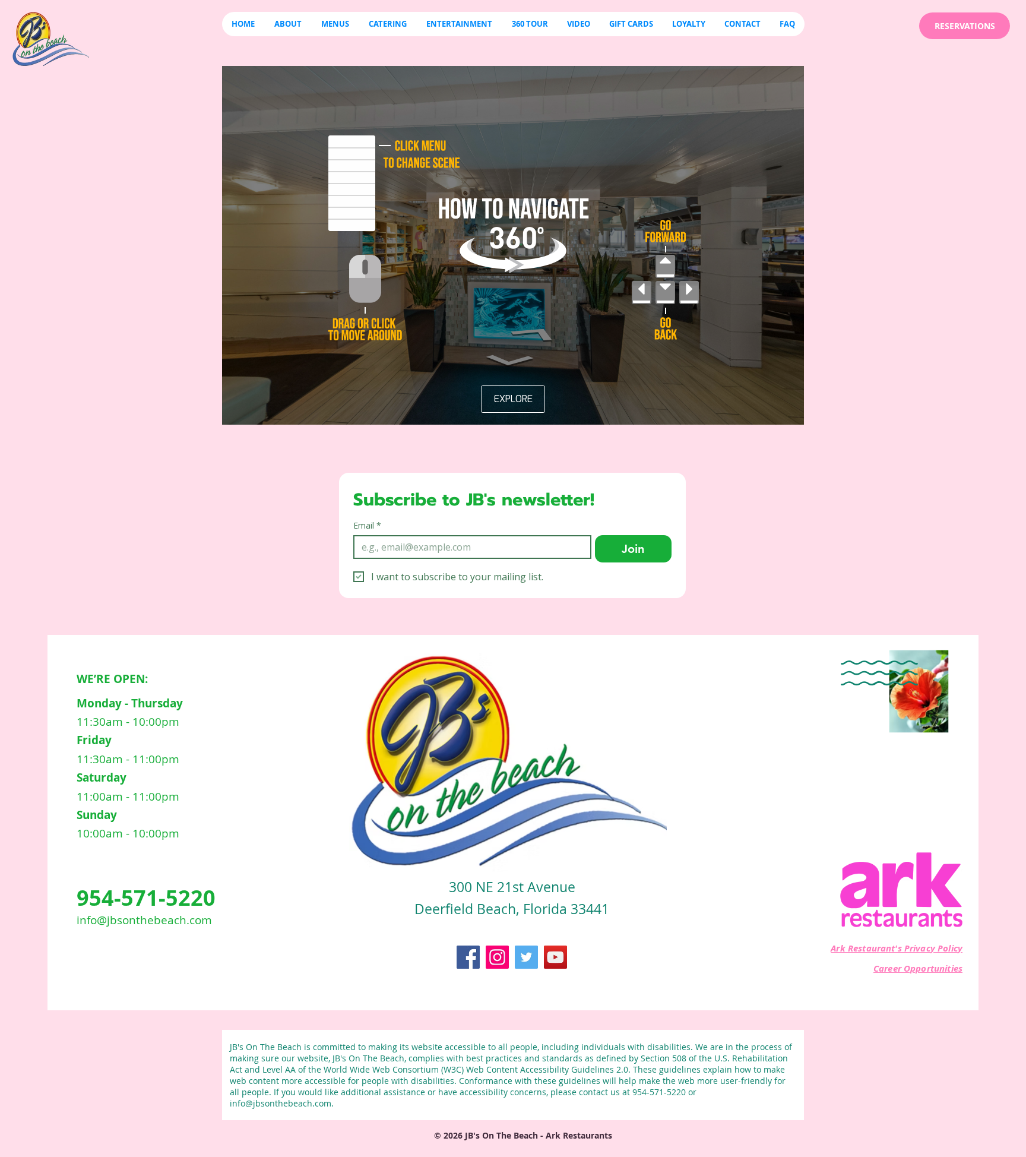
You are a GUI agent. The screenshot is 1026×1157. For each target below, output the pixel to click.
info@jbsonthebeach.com (144, 920)
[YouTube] (555, 957)
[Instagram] (497, 957)
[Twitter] (526, 957)
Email (367, 525)
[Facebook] (468, 957)
